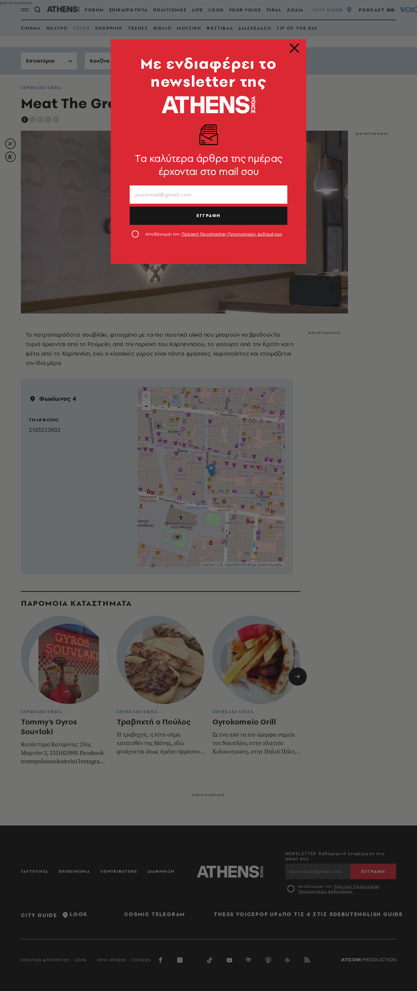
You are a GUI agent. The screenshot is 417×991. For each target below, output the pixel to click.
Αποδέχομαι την (213, 234)
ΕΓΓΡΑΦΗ (208, 215)
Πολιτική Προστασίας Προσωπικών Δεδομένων (231, 234)
